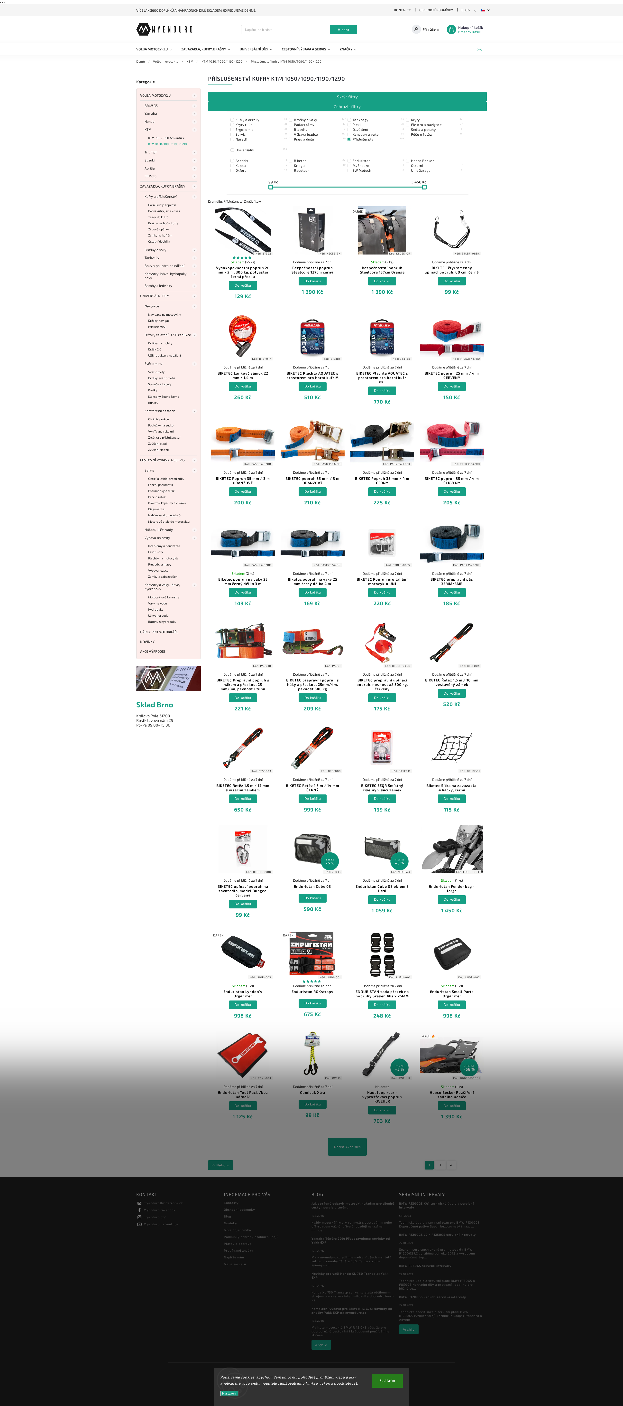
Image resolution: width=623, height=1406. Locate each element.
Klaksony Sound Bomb (163, 396)
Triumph (151, 152)
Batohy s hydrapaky (162, 621)
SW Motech (378, 170)
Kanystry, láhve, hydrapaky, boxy (166, 276)
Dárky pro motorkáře (159, 632)
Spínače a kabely (160, 384)
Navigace (152, 306)
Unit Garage (437, 170)
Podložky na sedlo (161, 425)
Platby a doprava (238, 1244)
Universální (261, 150)
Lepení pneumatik (160, 485)
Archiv (321, 1345)
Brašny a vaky (155, 250)
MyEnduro (378, 165)
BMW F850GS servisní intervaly (425, 1266)
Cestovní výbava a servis (162, 460)
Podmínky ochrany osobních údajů (251, 1237)
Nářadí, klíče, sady (159, 530)
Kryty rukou (261, 124)
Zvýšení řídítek (158, 450)
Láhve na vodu (158, 615)
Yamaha (151, 113)
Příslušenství (157, 327)
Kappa (261, 165)
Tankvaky (152, 257)
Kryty (437, 119)
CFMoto (151, 176)
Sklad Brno (154, 704)
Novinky (147, 642)
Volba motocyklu (155, 95)
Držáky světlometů (161, 378)
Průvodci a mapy (160, 564)
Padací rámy (320, 124)
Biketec (320, 160)
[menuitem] (156, 49)
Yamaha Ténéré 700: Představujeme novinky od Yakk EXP (351, 1240)
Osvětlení (378, 129)
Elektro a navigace (437, 124)
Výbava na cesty (157, 538)
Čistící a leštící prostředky (166, 479)
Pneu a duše (320, 139)
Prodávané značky (238, 1250)
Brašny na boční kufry (163, 223)
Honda (150, 121)
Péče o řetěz (156, 497)
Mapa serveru (235, 1264)
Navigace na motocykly (164, 314)
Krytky (152, 390)
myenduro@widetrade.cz (163, 1203)
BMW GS (151, 106)
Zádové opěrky (158, 229)
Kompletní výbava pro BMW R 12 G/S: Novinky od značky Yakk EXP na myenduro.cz (352, 1310)
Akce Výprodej (152, 651)
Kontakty (402, 10)
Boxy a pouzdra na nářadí (164, 266)
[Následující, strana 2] (440, 1165)
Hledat (343, 30)
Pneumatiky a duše (161, 491)
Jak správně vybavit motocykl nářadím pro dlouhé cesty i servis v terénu (353, 1205)
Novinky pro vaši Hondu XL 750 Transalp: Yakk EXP (350, 1275)
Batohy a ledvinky (158, 285)
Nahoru (222, 1165)
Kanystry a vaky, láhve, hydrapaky (162, 587)
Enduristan (378, 160)
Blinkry (153, 403)
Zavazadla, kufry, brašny (162, 186)
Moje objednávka (237, 1230)
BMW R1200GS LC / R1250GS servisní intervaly (437, 1234)
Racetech (320, 170)
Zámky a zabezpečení (163, 576)
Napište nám (234, 1257)
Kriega (320, 165)
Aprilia (150, 168)
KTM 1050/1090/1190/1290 (167, 144)
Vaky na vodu (157, 603)
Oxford (261, 170)
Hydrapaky (155, 609)
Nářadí (261, 139)
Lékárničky (155, 552)
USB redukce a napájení (164, 355)
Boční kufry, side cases (164, 211)
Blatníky (320, 129)
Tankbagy (378, 119)
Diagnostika (156, 509)
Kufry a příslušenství (160, 196)
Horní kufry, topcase (162, 205)
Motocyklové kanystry (164, 597)
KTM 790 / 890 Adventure (166, 138)
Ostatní (437, 165)
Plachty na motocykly (163, 558)
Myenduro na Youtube (161, 1224)
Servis (149, 470)
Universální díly (154, 296)
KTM (148, 129)
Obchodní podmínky (436, 10)
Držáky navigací (159, 320)
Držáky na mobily (160, 343)
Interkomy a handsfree (164, 546)
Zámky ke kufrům (160, 235)
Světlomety (153, 363)
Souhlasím (387, 1380)
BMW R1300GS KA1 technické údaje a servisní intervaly (436, 1205)
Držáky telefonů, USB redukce (168, 335)
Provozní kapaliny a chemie (167, 503)
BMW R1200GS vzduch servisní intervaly (432, 1297)
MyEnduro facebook (159, 1210)
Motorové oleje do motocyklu (169, 521)
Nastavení (229, 1393)
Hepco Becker (437, 160)
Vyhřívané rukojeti (161, 431)
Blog (465, 10)
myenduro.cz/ (155, 1217)
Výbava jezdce (158, 570)
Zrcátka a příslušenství (164, 437)
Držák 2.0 (154, 349)
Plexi (378, 124)
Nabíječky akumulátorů (164, 515)
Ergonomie (261, 129)
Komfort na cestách (160, 411)
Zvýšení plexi (157, 443)
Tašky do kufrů (158, 217)
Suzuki (150, 160)
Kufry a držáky (261, 119)
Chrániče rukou (158, 419)
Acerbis (261, 160)
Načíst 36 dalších (347, 1147)
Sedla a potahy (437, 129)
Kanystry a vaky (378, 134)
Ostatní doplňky (159, 241)
